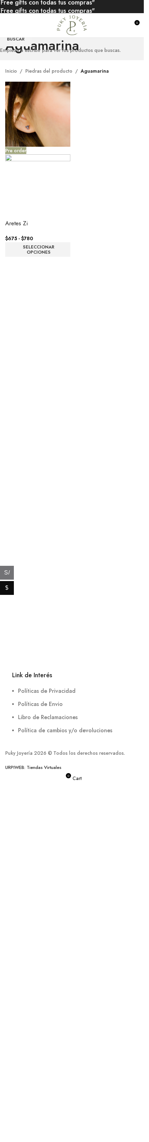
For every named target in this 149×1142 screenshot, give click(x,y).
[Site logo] (71, 24)
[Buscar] (121, 25)
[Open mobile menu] (8, 25)
